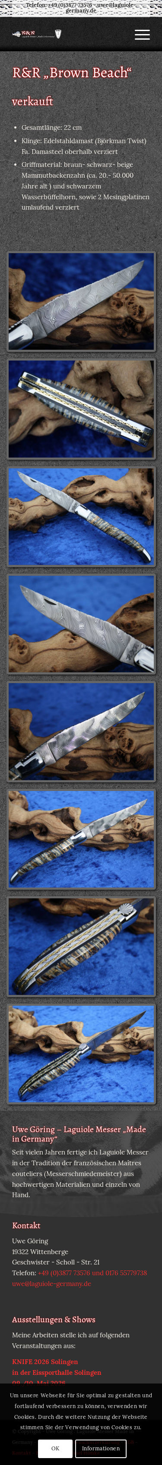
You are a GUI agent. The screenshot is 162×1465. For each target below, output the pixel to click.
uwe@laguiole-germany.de (101, 7)
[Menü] (138, 34)
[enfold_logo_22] (67, 34)
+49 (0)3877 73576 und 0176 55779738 (92, 1273)
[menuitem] (138, 34)
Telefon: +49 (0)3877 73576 (59, 5)
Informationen (101, 1448)
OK (55, 1448)
